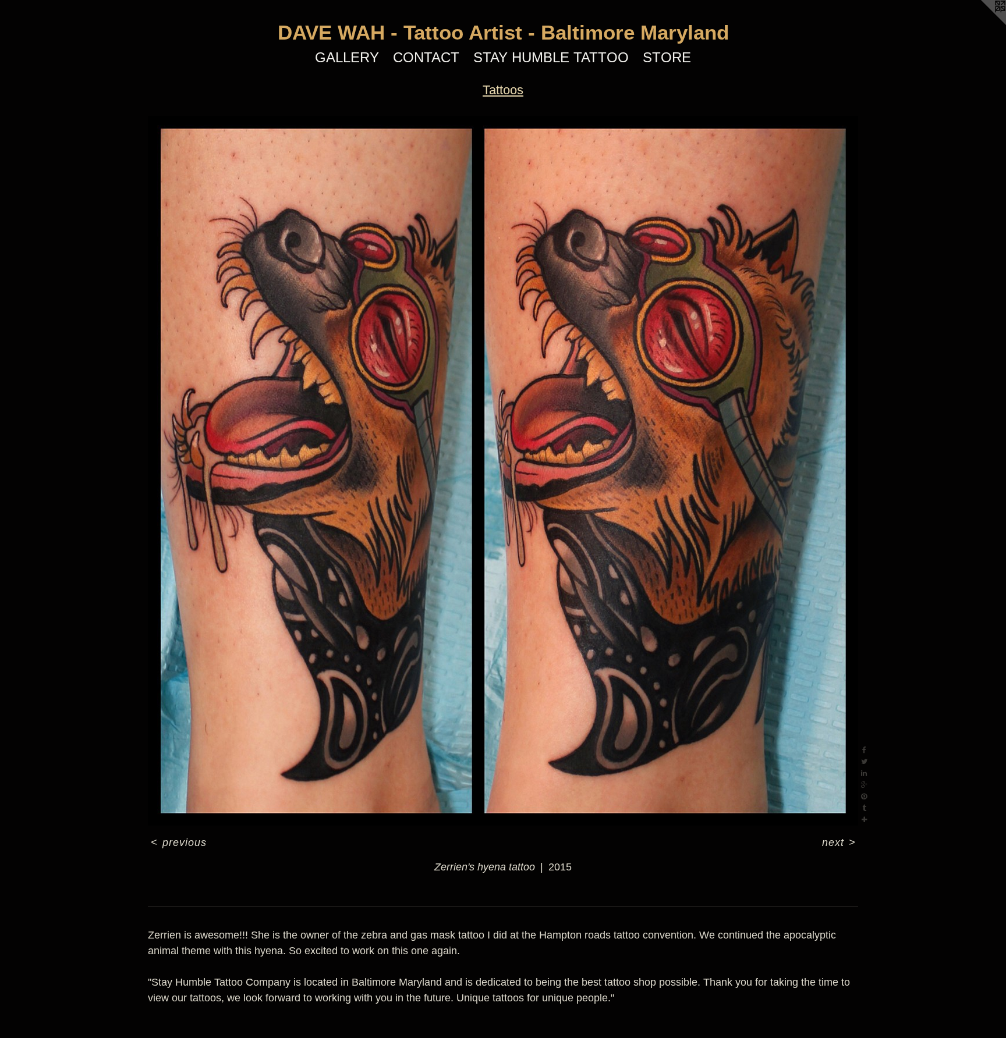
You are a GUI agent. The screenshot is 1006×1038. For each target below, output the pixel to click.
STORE (667, 57)
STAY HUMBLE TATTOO (551, 57)
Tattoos (503, 90)
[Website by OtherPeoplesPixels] (982, 23)
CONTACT (426, 57)
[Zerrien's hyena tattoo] (503, 471)
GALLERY (347, 57)
